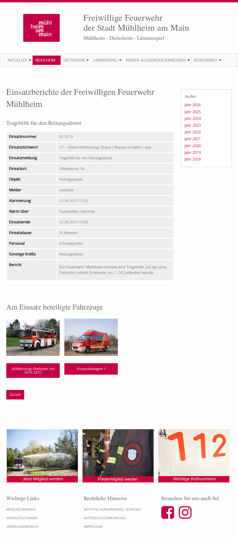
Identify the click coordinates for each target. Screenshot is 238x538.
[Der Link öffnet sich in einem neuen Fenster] (169, 516)
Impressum (93, 526)
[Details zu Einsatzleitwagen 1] (91, 336)
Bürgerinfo (205, 60)
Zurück (15, 394)
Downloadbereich (22, 526)
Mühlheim (45, 60)
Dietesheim (74, 60)
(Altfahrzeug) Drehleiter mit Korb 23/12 (33, 370)
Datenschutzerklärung (105, 518)
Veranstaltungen (22, 518)
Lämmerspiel (105, 60)
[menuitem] (19, 60)
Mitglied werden (21, 509)
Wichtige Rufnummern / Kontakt (113, 509)
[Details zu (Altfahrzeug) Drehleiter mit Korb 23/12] (33, 336)
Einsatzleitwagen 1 (91, 368)
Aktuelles (17, 60)
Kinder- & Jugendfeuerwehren (156, 60)
